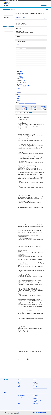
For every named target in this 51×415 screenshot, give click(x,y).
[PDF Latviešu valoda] (33, 108)
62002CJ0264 (20, 72)
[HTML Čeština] (22, 107)
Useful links (34, 382)
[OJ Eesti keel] (25, 109)
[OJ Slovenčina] (42, 109)
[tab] (31, 19)
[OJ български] (20, 109)
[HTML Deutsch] (24, 107)
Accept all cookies (34, 412)
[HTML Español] (21, 107)
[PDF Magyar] (35, 108)
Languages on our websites (21, 401)
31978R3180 (18, 89)
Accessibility (19, 386)
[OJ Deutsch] (24, 109)
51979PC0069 (18, 44)
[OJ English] (27, 109)
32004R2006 (18, 92)
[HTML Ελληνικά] (26, 107)
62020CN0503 (24, 82)
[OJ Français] (29, 109)
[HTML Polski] (39, 107)
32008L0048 (30, 16)
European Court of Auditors (35, 398)
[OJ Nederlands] (37, 109)
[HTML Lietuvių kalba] (34, 107)
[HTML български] (20, 107)
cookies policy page (17, 412)
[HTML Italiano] (32, 107)
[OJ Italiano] (32, 109)
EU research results (35, 386)
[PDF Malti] (36, 108)
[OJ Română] (41, 109)
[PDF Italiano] (32, 108)
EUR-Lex (6, 5)
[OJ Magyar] (35, 109)
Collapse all (45, 18)
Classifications (17, 94)
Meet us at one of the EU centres (21, 396)
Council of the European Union (36, 395)
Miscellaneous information (19, 26)
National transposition (6, 17)
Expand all (43, 18)
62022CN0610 (28, 85)
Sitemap (19, 382)
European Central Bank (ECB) (36, 397)
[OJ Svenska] (45, 109)
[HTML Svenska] (45, 107)
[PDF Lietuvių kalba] (34, 108)
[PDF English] (27, 108)
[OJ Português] (40, 109)
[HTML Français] (29, 107)
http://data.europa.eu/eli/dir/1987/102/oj (20, 17)
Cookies (19, 403)
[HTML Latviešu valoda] (33, 107)
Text (16, 114)
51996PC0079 (23, 69)
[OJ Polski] (39, 109)
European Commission (35, 396)
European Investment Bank (36, 401)
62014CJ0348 (22, 78)
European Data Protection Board (36, 403)
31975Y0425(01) (18, 88)
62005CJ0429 (21, 73)
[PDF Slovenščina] (43, 108)
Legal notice (19, 402)
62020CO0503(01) (21, 84)
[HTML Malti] (36, 107)
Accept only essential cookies (41, 412)
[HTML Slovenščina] (43, 107)
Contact (19, 381)
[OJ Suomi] (44, 109)
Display (30, 112)
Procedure (5, 16)
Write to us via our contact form (21, 395)
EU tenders (34, 385)
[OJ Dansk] (23, 109)
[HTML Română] (41, 107)
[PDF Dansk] (23, 108)
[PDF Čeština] (22, 108)
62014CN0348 (23, 80)
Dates (16, 19)
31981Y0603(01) (18, 90)
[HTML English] (27, 107)
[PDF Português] (40, 108)
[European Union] (5, 392)
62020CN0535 (28, 83)
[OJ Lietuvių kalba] (34, 109)
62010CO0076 (21, 77)
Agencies (34, 405)
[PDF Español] (21, 108)
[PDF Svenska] (45, 108)
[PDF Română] (41, 108)
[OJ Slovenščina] (43, 109)
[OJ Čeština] (22, 109)
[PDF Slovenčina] (42, 108)
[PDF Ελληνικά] (26, 108)
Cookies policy (19, 385)
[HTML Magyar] (35, 107)
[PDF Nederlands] (37, 108)
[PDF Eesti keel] (25, 108)
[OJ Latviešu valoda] (33, 109)
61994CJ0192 (20, 71)
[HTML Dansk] (23, 107)
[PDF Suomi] (44, 108)
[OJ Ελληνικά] (26, 109)
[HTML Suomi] (44, 107)
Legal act (8, 31)
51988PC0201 (23, 68)
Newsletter (34, 381)
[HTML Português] (40, 107)
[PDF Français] (29, 108)
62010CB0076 (20, 76)
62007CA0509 (23, 75)
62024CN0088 (24, 86)
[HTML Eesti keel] (25, 107)
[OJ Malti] (36, 109)
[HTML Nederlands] (37, 107)
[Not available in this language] (30, 107)
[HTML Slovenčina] (42, 107)
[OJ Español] (21, 109)
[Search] (47, 9)
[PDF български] (20, 108)
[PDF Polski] (39, 108)
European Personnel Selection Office (36, 404)
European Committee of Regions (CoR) (37, 400)
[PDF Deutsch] (24, 108)
